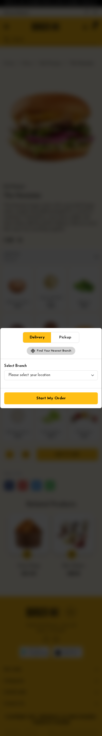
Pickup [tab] (65, 337)
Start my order (51, 398)
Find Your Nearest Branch (53, 350)
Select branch (15, 366)
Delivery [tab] (37, 337)
